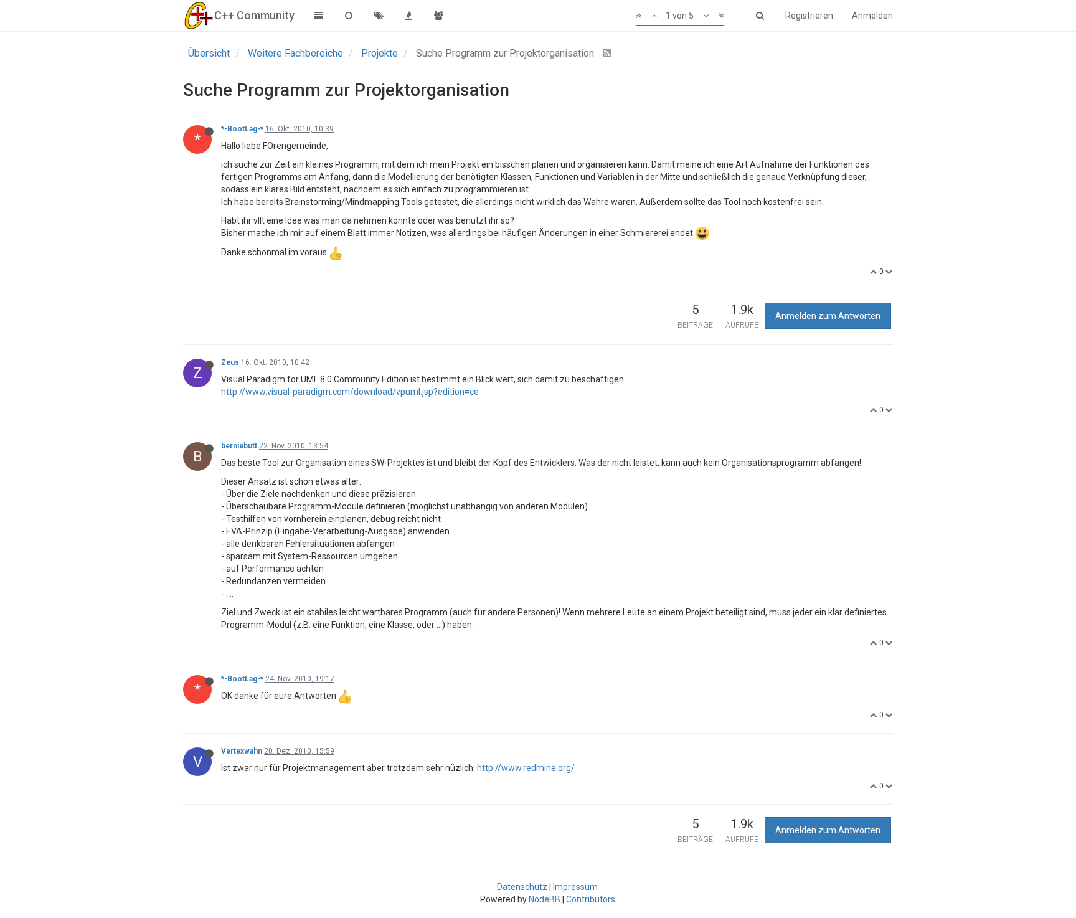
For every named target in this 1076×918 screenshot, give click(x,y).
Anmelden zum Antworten (827, 316)
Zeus (230, 362)
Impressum (575, 887)
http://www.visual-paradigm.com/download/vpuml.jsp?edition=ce (350, 392)
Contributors (590, 899)
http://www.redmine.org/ (526, 768)
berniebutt (239, 446)
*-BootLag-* (242, 129)
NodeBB (544, 899)
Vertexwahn (241, 751)
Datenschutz (522, 887)
